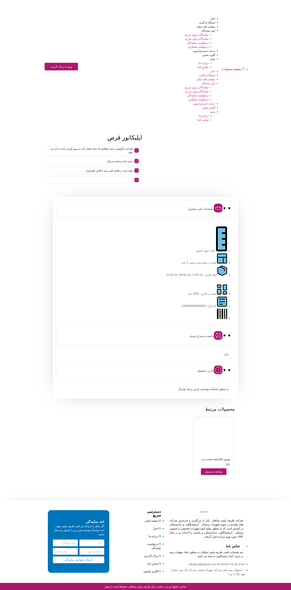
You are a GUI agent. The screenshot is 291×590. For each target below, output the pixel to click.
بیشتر (212, 59)
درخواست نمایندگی (197, 42)
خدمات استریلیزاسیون (204, 51)
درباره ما (203, 63)
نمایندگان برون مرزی (196, 38)
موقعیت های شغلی (205, 26)
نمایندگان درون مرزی (196, 34)
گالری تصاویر (208, 55)
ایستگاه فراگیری (207, 22)
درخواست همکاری (198, 46)
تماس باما (203, 67)
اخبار (213, 18)
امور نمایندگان (208, 30)
